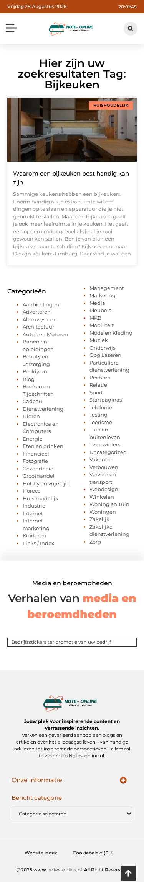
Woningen (102, 512)
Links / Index (38, 543)
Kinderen (34, 535)
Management (106, 288)
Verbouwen (103, 467)
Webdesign (103, 489)
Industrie (34, 506)
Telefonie (100, 407)
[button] (11, 28)
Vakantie (100, 459)
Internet (33, 513)
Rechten (100, 377)
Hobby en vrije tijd (46, 483)
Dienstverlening (43, 409)
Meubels (100, 310)
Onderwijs (102, 348)
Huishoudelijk (40, 498)
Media (97, 303)
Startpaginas (105, 400)
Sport (96, 392)
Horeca (32, 491)
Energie (33, 439)
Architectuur (38, 327)
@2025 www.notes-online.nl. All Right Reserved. (72, 869)
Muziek (98, 340)
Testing (98, 415)
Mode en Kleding (110, 333)
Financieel (36, 454)
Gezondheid (38, 468)
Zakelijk (99, 519)
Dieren (31, 416)
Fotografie (35, 461)
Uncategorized (108, 452)
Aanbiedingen (41, 304)
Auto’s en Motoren (45, 334)
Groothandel (39, 476)
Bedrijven (35, 371)
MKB (95, 318)
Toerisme (100, 422)
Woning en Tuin (109, 504)
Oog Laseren (105, 355)
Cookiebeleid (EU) (93, 853)
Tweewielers (104, 444)
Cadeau (32, 401)
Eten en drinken (43, 446)
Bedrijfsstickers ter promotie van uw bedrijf (61, 642)
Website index (41, 853)
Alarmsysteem (41, 319)
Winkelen (101, 497)
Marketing (102, 295)
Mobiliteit (101, 325)
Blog (29, 379)
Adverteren (37, 312)
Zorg (95, 542)
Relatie (98, 385)
